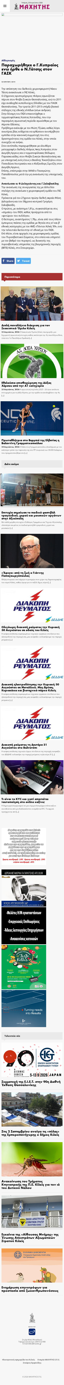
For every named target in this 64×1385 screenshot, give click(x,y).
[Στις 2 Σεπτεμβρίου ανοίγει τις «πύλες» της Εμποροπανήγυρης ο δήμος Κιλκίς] (32, 1109)
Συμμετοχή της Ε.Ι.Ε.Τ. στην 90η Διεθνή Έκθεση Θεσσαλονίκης (31, 1083)
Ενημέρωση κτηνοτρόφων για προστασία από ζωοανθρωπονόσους (29, 1289)
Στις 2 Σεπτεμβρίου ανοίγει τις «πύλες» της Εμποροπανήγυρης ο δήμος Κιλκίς (30, 1133)
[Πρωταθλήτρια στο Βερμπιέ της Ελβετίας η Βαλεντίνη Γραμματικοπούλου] (32, 418)
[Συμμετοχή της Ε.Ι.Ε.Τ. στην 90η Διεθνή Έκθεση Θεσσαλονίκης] (32, 1060)
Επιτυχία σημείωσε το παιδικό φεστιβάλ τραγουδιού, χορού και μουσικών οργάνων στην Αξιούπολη (31, 515)
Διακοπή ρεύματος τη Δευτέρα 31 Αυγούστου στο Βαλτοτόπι (24, 745)
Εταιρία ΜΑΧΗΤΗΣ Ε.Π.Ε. (49, 1359)
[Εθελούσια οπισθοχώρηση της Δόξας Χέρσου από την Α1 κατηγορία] (32, 361)
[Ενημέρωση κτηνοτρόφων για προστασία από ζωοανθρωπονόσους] (32, 1265)
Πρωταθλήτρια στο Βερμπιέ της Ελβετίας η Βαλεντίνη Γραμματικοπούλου (30, 441)
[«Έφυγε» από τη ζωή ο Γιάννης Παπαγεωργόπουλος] (32, 551)
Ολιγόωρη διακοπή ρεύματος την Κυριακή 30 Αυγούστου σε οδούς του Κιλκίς (30, 628)
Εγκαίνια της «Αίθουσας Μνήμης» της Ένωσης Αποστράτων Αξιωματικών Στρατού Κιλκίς (29, 1237)
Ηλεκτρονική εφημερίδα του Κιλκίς (18, 1359)
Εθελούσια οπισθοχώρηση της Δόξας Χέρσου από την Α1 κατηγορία (26, 383)
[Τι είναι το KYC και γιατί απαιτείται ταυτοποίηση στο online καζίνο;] (32, 777)
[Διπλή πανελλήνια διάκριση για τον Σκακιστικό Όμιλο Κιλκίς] (32, 303)
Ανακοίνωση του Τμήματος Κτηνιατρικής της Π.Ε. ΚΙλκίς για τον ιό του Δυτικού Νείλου (30, 1184)
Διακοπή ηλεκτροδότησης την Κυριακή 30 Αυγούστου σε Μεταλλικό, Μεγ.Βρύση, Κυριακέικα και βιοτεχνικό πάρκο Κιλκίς (30, 687)
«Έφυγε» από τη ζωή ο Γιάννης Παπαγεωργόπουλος (22, 573)
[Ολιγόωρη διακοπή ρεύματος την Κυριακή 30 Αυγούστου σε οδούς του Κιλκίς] (32, 605)
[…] (30, 338)
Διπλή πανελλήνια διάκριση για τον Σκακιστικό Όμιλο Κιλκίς (25, 326)
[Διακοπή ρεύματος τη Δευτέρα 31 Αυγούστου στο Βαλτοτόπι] (32, 723)
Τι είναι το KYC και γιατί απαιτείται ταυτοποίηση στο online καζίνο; (25, 800)
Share (10, 261)
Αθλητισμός (8, 60)
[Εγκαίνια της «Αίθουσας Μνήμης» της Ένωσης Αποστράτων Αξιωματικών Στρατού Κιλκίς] (32, 1212)
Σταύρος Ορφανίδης (32, 1362)
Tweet (25, 261)
